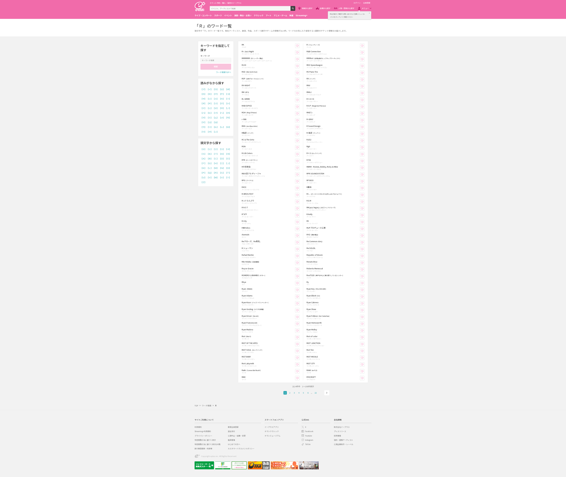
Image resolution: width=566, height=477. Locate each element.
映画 (291, 15)
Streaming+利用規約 (203, 431)
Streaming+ (301, 15)
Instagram (309, 440)
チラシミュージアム (272, 435)
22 (316, 392)
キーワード (205, 55)
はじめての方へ (234, 444)
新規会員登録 (233, 427)
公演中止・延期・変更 (237, 435)
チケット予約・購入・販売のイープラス (225, 3)
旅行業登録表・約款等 (203, 448)
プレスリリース (340, 431)
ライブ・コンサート (203, 15)
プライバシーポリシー (203, 435)
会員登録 (366, 3)
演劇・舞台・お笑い (242, 15)
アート (268, 15)
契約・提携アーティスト (343, 440)
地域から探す (307, 8)
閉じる (369, 13)
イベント (228, 15)
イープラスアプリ (272, 427)
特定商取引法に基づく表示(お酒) (208, 444)
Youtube (308, 435)
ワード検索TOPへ (223, 72)
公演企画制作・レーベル (343, 444)
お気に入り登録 (299, 45)
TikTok (307, 444)
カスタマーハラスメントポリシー (241, 448)
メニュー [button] (365, 8)
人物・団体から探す (346, 8)
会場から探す (325, 8)
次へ (326, 392)
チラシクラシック (272, 431)
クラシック (258, 15)
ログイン (357, 3)
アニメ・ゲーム (280, 15)
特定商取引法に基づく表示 (205, 440)
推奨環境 (231, 440)
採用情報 (337, 435)
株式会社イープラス (342, 427)
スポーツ (218, 15)
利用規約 (198, 427)
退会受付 (231, 431)
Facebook (309, 431)
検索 (216, 66)
